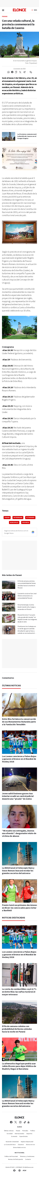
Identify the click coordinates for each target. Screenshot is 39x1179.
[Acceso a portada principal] (19, 10)
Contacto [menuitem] (28, 1159)
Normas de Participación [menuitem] (15, 1159)
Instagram (20, 1122)
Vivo (35, 10)
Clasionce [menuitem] (21, 1145)
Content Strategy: (14, 1170)
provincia (25, 522)
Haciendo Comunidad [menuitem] (12, 1142)
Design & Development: (24, 1170)
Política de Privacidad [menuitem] (11, 1156)
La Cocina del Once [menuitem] (10, 1145)
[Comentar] (29, 72)
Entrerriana (18, 517)
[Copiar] (16, 72)
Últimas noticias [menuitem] (9, 1131)
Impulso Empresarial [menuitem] (27, 1142)
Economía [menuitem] (14, 1136)
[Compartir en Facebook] (12, 72)
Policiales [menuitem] (25, 1131)
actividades (30, 517)
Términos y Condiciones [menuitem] (27, 1156)
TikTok (25, 1122)
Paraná (4, 16)
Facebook (11, 1122)
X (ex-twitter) (15, 1122)
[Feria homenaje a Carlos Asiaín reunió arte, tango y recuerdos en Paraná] (8, 607)
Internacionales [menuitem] (19, 1134)
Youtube (28, 1122)
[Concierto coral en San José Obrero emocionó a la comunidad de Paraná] (8, 595)
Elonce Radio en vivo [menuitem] (19, 1147)
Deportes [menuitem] (29, 1134)
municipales (14, 522)
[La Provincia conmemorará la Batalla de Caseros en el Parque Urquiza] (8, 136)
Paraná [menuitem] (18, 1131)
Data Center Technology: (19, 1170)
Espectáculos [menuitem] (24, 1136)
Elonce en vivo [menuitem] (30, 1145)
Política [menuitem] (32, 1131)
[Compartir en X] (20, 72)
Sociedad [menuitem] (9, 1134)
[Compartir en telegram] (24, 72)
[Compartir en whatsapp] (8, 72)
